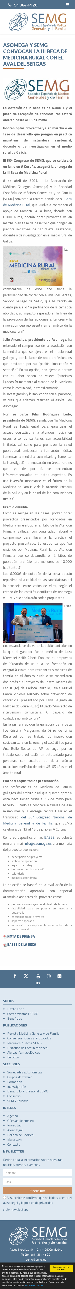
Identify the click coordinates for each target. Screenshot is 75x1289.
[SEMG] (37, 22)
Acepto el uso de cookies (61, 1268)
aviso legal (10, 1202)
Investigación (16, 1086)
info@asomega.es (38, 843)
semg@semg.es (36, 1259)
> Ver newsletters (15, 1209)
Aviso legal (14, 1129)
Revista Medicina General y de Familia (33, 1033)
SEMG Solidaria (17, 1100)
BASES (49, 837)
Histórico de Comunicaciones (27, 1047)
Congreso (14, 1095)
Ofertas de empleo (20, 1120)
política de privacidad (38, 1202)
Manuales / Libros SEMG (24, 1042)
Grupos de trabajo (19, 1076)
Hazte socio (15, 1008)
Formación (14, 1081)
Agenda (12, 1115)
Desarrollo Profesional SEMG (27, 1091)
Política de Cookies (34, 1285)
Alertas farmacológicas (23, 1052)
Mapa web (14, 1139)
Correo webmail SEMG (22, 1013)
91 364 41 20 (25, 5)
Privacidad (14, 1125)
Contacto (13, 1144)
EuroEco (13, 1057)
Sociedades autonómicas (24, 1072)
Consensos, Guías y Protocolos (29, 1038)
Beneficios (14, 1018)
